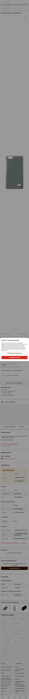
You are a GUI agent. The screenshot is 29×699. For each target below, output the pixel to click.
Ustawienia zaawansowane (14, 353)
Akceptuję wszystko (14, 357)
